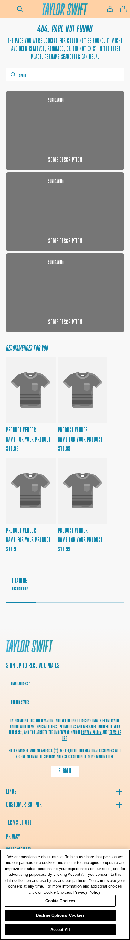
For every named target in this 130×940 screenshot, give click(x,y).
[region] (65, 894)
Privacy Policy (86, 892)
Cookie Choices (60, 901)
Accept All (60, 929)
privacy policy (91, 732)
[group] (65, 587)
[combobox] (65, 74)
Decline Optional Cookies (60, 915)
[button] (6, 9)
